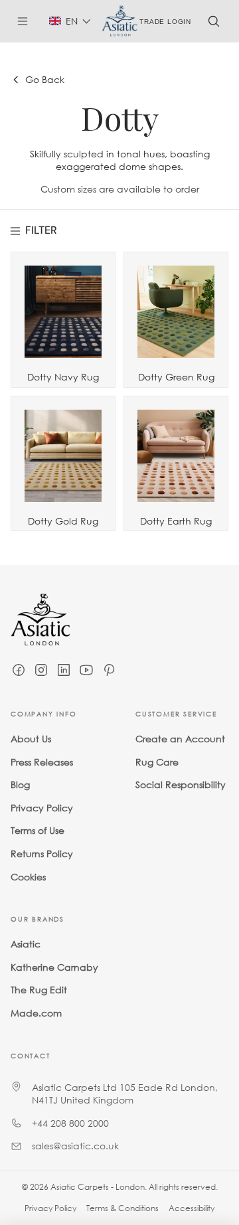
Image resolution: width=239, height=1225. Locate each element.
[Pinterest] (109, 670)
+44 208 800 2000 (70, 1122)
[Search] (213, 21)
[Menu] (27, 21)
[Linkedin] (63, 670)
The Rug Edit (39, 989)
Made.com (36, 1012)
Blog (20, 784)
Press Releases (42, 761)
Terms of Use (37, 830)
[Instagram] (41, 670)
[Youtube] (86, 670)
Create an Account (180, 738)
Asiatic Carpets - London (97, 1186)
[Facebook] (18, 670)
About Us (31, 738)
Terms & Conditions (122, 1208)
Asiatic (25, 944)
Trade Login (165, 21)
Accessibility (191, 1208)
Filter (41, 230)
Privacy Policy (42, 807)
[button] (70, 21)
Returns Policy (42, 853)
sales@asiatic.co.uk (75, 1145)
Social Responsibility (180, 784)
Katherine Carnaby (54, 966)
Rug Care (157, 761)
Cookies (28, 876)
